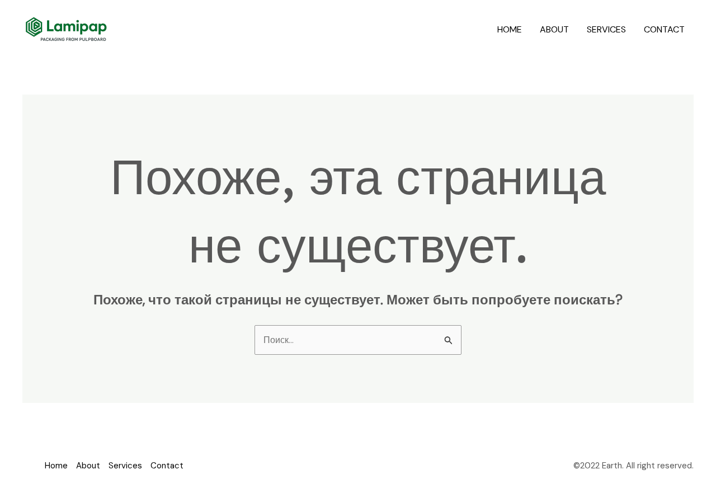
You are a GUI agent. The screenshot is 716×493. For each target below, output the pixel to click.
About (554, 29)
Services (606, 29)
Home (509, 29)
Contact (664, 29)
